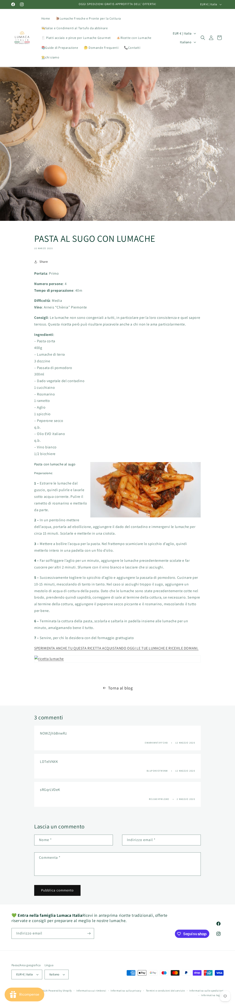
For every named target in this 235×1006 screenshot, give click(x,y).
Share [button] (43, 261)
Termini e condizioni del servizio (165, 990)
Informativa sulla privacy (126, 990)
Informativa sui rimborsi (91, 990)
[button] (203, 38)
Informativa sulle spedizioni (206, 990)
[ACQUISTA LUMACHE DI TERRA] (117, 659)
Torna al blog (120, 688)
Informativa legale (212, 995)
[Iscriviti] (89, 933)
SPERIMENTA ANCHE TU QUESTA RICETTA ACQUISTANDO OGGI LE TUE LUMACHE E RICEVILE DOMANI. (116, 648)
